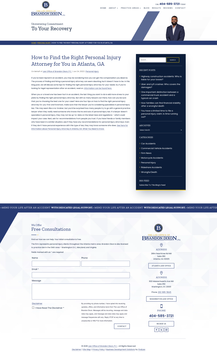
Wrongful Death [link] (149, 172)
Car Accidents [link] (148, 143)
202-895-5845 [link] (164, 292)
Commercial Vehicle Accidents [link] (156, 148)
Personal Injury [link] (92, 71)
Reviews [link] (168, 8)
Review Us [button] (161, 323)
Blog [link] (147, 8)
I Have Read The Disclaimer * (49, 307)
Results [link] (156, 8)
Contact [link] (180, 8)
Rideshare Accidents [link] (151, 167)
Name (35, 257)
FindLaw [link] (141, 349)
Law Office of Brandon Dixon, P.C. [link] (57, 71)
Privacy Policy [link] (98, 349)
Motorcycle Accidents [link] (152, 157)
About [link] (112, 8)
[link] (48, 8)
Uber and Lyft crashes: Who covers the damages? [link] (160, 86)
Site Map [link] (87, 349)
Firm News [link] (146, 153)
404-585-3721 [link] (169, 4)
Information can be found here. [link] (98, 88)
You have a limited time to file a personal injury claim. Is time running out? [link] (159, 113)
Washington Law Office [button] (161, 299)
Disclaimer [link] (76, 349)
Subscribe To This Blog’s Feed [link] (152, 185)
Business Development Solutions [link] (120, 349)
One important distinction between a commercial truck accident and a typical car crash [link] (159, 95)
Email (35, 269)
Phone (84, 257)
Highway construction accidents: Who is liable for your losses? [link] (161, 78)
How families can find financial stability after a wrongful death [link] (160, 104)
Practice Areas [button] (130, 8)
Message (36, 280)
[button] (156, 330)
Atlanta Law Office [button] (161, 265)
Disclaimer (37, 303)
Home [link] (103, 8)
